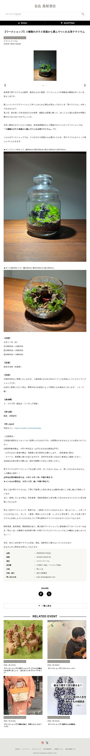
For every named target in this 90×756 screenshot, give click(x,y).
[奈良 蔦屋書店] (45, 6)
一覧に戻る (46, 606)
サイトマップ (26, 749)
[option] (45, 65)
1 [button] (43, 85)
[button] (22, 23)
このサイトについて (36, 749)
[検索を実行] (82, 15)
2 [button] (47, 85)
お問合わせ (17, 749)
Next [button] (86, 85)
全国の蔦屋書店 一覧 (70, 749)
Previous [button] (4, 85)
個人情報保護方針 (47, 749)
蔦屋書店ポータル (58, 749)
